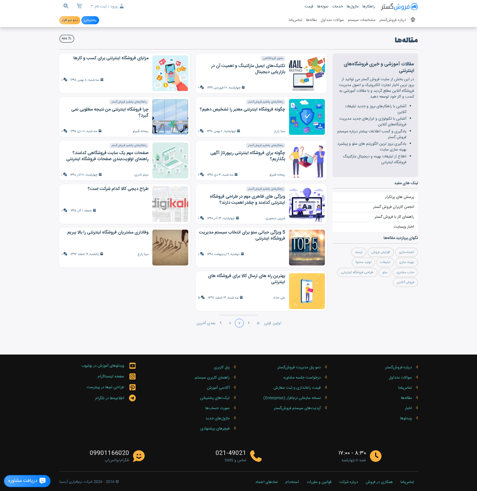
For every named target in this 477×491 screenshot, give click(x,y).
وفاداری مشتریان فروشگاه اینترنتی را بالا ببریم (108, 232)
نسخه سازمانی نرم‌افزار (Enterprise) (292, 398)
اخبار (408, 408)
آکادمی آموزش (218, 388)
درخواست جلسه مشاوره (302, 377)
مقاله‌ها (311, 20)
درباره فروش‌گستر (392, 20)
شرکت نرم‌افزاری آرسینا (75, 482)
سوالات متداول (332, 20)
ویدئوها (406, 418)
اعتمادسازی (406, 252)
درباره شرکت (348, 482)
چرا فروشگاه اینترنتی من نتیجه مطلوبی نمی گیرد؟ (110, 112)
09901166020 (109, 453)
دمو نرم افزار (70, 20)
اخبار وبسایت (404, 227)
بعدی (211, 323)
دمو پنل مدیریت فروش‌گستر (299, 367)
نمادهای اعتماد (266, 482)
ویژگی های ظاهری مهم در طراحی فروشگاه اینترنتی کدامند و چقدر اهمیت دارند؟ (247, 199)
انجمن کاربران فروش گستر (393, 207)
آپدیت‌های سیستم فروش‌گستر (297, 408)
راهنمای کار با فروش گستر (394, 217)
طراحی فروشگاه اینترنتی (357, 272)
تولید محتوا (363, 262)
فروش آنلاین (405, 282)
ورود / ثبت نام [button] (106, 6)
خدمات (337, 6)
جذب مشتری (405, 272)
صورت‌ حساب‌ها (217, 408)
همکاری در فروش (379, 482)
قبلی (267, 323)
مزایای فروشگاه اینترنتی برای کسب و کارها (111, 58)
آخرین (201, 323)
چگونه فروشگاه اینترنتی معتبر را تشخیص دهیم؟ (242, 109)
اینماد (358, 252)
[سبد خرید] (80, 7)
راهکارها (368, 6)
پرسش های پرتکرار (399, 197)
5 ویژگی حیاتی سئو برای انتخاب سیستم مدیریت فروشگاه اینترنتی (242, 235)
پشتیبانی (90, 20)
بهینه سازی (406, 262)
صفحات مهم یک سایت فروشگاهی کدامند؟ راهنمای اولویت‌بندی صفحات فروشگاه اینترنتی (107, 156)
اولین (277, 323)
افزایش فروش (380, 252)
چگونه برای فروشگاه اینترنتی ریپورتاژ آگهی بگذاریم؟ (247, 156)
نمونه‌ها (322, 6)
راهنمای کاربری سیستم (212, 377)
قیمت (308, 6)
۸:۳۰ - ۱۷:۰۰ (352, 453)
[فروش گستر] (399, 7)
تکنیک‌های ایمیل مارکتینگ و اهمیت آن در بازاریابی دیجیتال (248, 69)
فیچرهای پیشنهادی (215, 428)
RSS (65, 38)
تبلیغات (385, 262)
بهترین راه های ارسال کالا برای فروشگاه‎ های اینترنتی (246, 279)
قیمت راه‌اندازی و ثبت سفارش (297, 388)
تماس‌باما (295, 20)
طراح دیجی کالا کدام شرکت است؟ (118, 189)
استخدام (292, 482)
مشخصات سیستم (361, 20)
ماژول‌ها (353, 6)
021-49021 (231, 453)
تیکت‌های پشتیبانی (215, 398)
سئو (385, 272)
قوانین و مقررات (319, 482)
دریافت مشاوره (23, 481)
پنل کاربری (222, 367)
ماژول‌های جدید (217, 418)
